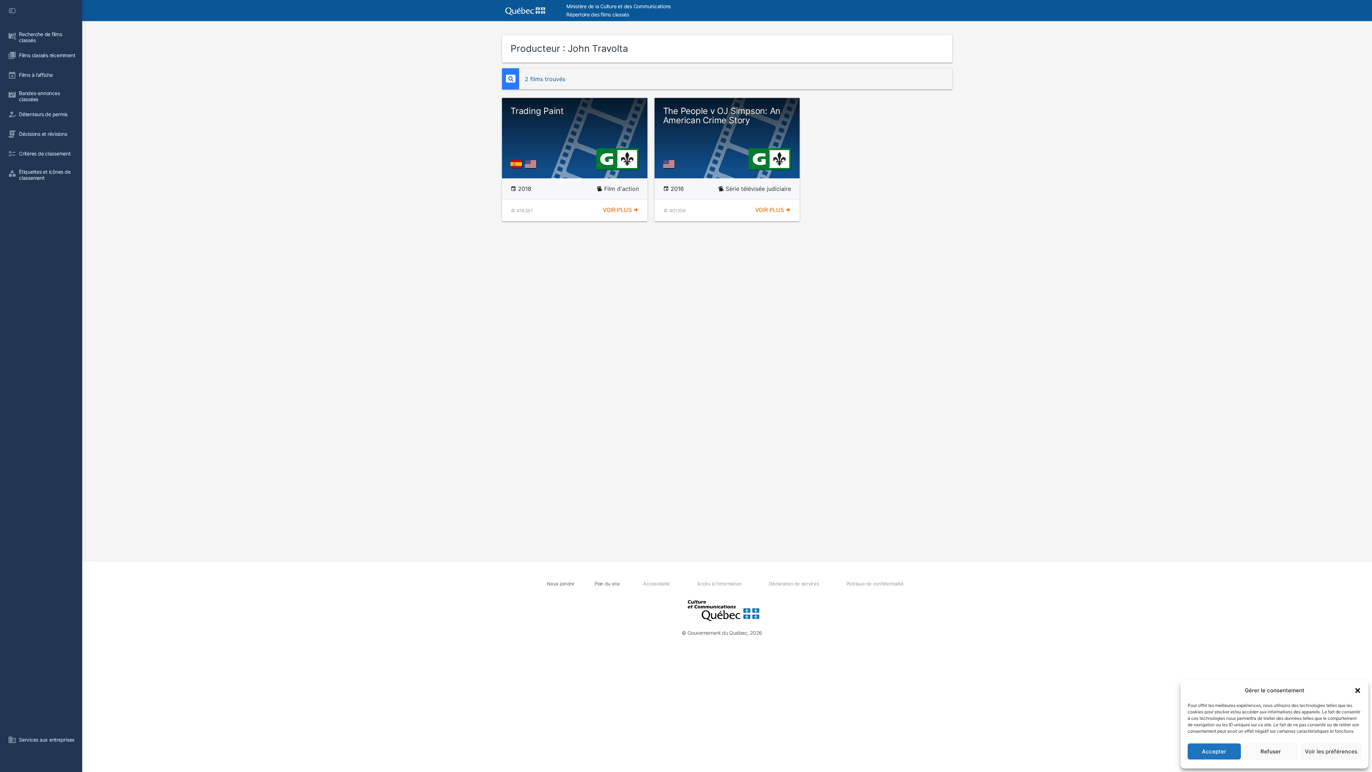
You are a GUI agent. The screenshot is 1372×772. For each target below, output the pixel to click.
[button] (1357, 690)
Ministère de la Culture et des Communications (618, 6)
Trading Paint (537, 111)
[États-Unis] (532, 164)
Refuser (1271, 751)
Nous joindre (561, 584)
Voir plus (618, 209)
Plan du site (607, 584)
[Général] (606, 158)
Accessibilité (656, 584)
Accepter (1214, 751)
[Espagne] (518, 164)
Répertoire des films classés (597, 14)
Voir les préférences (1331, 751)
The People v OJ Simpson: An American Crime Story (722, 115)
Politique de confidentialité (875, 584)
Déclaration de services (794, 584)
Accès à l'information (719, 584)
